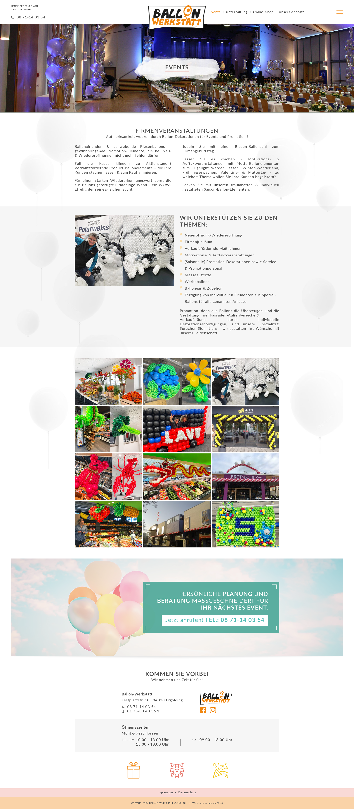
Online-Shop (263, 12)
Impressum (165, 792)
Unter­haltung (237, 12)
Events (215, 12)
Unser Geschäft (291, 12)
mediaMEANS (215, 803)
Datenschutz (187, 792)
